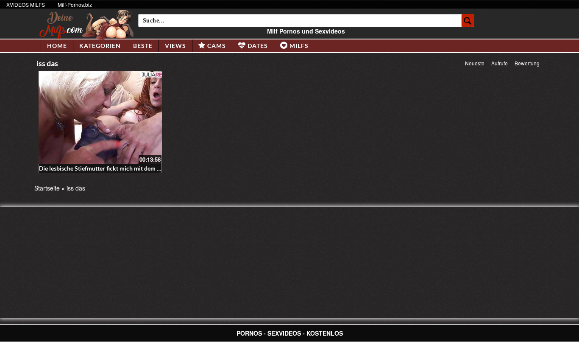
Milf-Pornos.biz (75, 4)
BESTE (143, 45)
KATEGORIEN (100, 45)
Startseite (47, 188)
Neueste (474, 63)
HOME (57, 45)
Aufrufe (499, 63)
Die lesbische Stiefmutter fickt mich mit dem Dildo (105, 168)
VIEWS (175, 45)
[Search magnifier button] (468, 20)
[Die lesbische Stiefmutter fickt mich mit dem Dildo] (100, 117)
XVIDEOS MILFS (25, 4)
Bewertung (527, 63)
